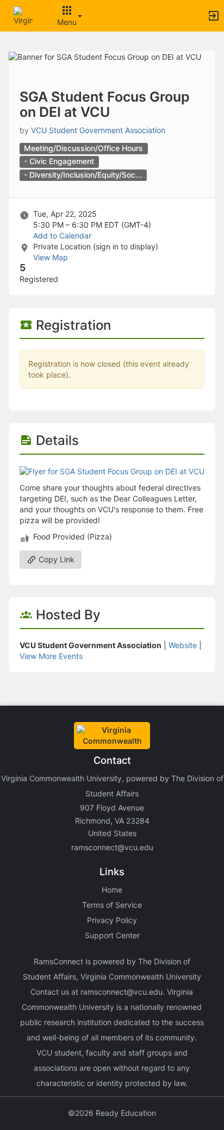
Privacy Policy (112, 920)
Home (112, 889)
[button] (23, 15)
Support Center (112, 935)
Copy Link (55, 559)
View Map (50, 257)
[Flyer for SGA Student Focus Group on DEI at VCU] (112, 470)
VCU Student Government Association (98, 130)
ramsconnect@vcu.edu (112, 847)
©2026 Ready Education (112, 1113)
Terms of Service (112, 904)
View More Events (51, 656)
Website (183, 645)
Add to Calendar (62, 235)
